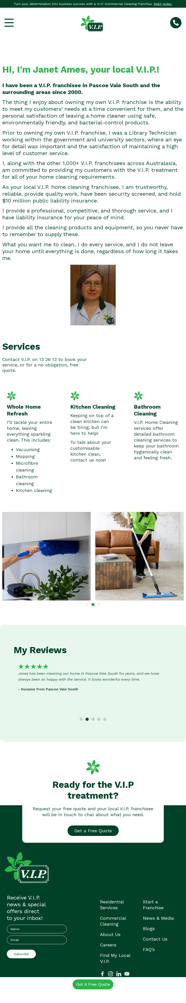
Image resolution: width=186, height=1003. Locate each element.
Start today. (163, 4)
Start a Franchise (153, 904)
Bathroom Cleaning (147, 410)
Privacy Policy (52, 993)
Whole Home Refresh (24, 410)
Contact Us (155, 939)
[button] (87, 604)
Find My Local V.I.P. (115, 958)
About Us (110, 934)
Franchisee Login (78, 993)
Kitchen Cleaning (92, 407)
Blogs (149, 928)
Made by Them (105, 993)
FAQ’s (149, 949)
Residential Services (112, 904)
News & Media (158, 918)
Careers (108, 945)
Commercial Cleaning (113, 921)
